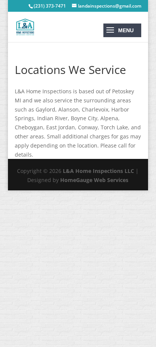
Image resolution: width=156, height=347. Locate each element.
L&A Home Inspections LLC (98, 170)
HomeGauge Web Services (94, 180)
